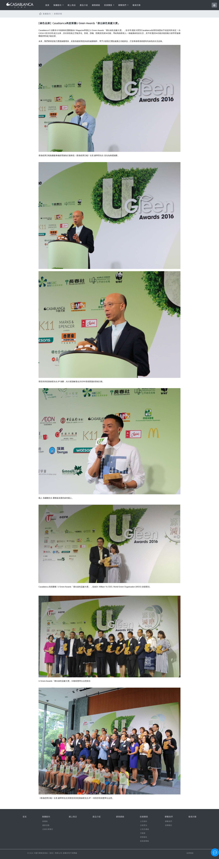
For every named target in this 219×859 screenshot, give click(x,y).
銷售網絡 (96, 5)
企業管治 (143, 825)
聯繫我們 (168, 821)
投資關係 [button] (108, 5)
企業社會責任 (47, 829)
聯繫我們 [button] (122, 5)
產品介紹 (84, 5)
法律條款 (190, 853)
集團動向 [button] (57, 5)
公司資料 (143, 821)
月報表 (142, 833)
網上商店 (72, 5)
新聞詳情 (58, 13)
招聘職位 (168, 825)
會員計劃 (136, 5)
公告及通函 (144, 829)
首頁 (47, 5)
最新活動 (45, 825)
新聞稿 (45, 821)
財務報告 (143, 837)
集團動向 (47, 13)
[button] (214, 5)
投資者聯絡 (144, 841)
